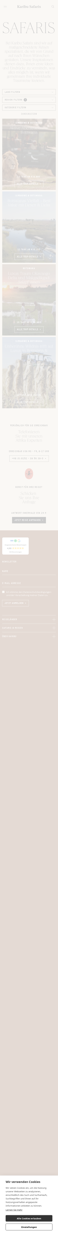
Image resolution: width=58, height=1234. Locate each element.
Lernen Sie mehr (14, 1209)
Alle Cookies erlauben (29, 1218)
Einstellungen (29, 1227)
